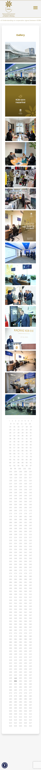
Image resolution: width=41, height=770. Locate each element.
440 (20, 672)
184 (15, 519)
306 (25, 591)
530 (20, 726)
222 (30, 540)
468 (10, 690)
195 (20, 525)
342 (30, 612)
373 (10, 633)
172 (30, 510)
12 (26, 424)
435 (20, 669)
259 (15, 564)
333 (10, 609)
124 (15, 483)
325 (20, 603)
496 (25, 705)
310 (20, 594)
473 (10, 693)
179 (15, 516)
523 (10, 723)
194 (15, 525)
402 (30, 648)
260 (20, 564)
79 (31, 457)
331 (25, 606)
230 (20, 546)
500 (20, 708)
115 (20, 478)
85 (31, 460)
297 (30, 585)
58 (18, 448)
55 (31, 445)
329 (15, 606)
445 (20, 675)
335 (20, 609)
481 (25, 696)
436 (25, 669)
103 (10, 472)
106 (25, 472)
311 (25, 594)
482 (30, 696)
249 (15, 558)
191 (25, 522)
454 (15, 681)
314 (15, 597)
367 (30, 627)
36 (27, 436)
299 (15, 588)
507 (30, 711)
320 (20, 600)
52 (18, 445)
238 (10, 552)
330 (20, 606)
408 (10, 654)
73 (31, 454)
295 (20, 585)
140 (20, 492)
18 (27, 427)
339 (15, 612)
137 (30, 489)
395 (20, 645)
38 (10, 439)
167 (30, 507)
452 (30, 678)
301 (25, 588)
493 (10, 705)
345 (20, 615)
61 (31, 448)
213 (10, 537)
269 (15, 570)
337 (30, 609)
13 (30, 424)
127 (30, 483)
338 (10, 612)
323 (10, 603)
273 (10, 573)
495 (20, 705)
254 (15, 561)
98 (11, 469)
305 (20, 591)
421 (25, 660)
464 (15, 687)
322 (30, 600)
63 (14, 451)
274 (15, 573)
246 (25, 555)
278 (10, 576)
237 (30, 549)
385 (20, 639)
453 (10, 681)
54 (27, 445)
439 (15, 672)
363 (10, 627)
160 (20, 504)
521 (25, 720)
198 (10, 528)
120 (20, 480)
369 (15, 630)
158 (10, 504)
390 (20, 642)
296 (25, 585)
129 (15, 486)
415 (20, 657)
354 (15, 621)
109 (15, 475)
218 (10, 540)
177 (30, 513)
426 (25, 663)
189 (15, 522)
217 (30, 537)
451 (25, 678)
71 (22, 454)
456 (25, 681)
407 (30, 651)
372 (30, 630)
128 (10, 486)
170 (20, 510)
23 (22, 430)
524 (15, 723)
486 (25, 699)
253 (10, 561)
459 (15, 684)
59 (22, 448)
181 (25, 516)
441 (25, 672)
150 (20, 498)
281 (25, 576)
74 (10, 457)
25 (31, 430)
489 (15, 702)
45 (14, 442)
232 (30, 546)
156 (25, 501)
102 (29, 469)
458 (10, 684)
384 (15, 639)
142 (30, 492)
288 (10, 582)
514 (15, 717)
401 (25, 648)
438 (10, 672)
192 (30, 522)
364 (15, 627)
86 (10, 463)
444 (15, 675)
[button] (4, 765)
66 (27, 451)
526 (25, 723)
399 (15, 648)
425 (20, 663)
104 (15, 472)
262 (30, 564)
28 (18, 433)
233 (10, 549)
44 (10, 442)
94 (18, 466)
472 (30, 690)
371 (25, 630)
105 (20, 472)
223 (10, 543)
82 (18, 460)
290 (20, 582)
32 (10, 436)
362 (30, 624)
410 (20, 654)
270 (20, 570)
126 (25, 483)
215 (20, 537)
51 (14, 445)
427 (30, 663)
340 (20, 612)
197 (30, 525)
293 (10, 585)
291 (25, 582)
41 (22, 439)
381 (25, 636)
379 (15, 636)
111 (25, 475)
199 (15, 528)
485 (20, 699)
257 (30, 561)
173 (10, 513)
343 (10, 615)
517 (30, 717)
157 (30, 501)
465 (20, 687)
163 (10, 507)
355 (20, 621)
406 (25, 651)
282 (30, 576)
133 (10, 489)
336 (25, 609)
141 (25, 492)
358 (10, 624)
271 (25, 570)
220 (20, 540)
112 (30, 475)
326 (25, 603)
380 (20, 636)
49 (31, 442)
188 (10, 522)
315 (20, 597)
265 (20, 567)
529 (15, 726)
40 (18, 439)
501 (25, 708)
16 (18, 427)
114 (15, 478)
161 (25, 504)
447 (30, 675)
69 (14, 454)
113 (10, 478)
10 (18, 424)
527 (30, 723)
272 (30, 570)
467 (30, 687)
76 (18, 457)
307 (30, 591)
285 (20, 579)
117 (30, 478)
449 (15, 678)
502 (30, 708)
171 (25, 510)
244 (15, 555)
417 (30, 657)
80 (10, 460)
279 (15, 576)
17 (22, 427)
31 (31, 433)
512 (30, 714)
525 (20, 723)
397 (30, 645)
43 (31, 439)
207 (30, 531)
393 (10, 645)
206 (25, 531)
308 (10, 594)
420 (20, 660)
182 (30, 516)
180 (20, 516)
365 (20, 627)
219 (15, 540)
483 (10, 699)
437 (30, 669)
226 (25, 543)
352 (30, 618)
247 (30, 555)
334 (15, 609)
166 (25, 507)
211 (25, 534)
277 (30, 573)
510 (20, 714)
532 (30, 726)
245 (20, 555)
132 (30, 486)
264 (15, 567)
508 (10, 714)
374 (15, 633)
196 (25, 525)
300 (20, 588)
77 (22, 457)
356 (25, 621)
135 (20, 489)
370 (20, 630)
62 (10, 451)
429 (15, 666)
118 (10, 480)
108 (10, 475)
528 (10, 726)
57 (14, 448)
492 (30, 702)
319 (15, 600)
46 (18, 442)
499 (15, 708)
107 (30, 472)
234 (15, 549)
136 (25, 489)
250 (20, 558)
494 (15, 705)
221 (25, 540)
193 (10, 525)
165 (20, 507)
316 (25, 597)
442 (30, 672)
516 (25, 717)
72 (27, 454)
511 (25, 714)
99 (15, 469)
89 (22, 463)
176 (25, 513)
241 (25, 552)
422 (30, 660)
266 (25, 567)
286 (25, 579)
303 (10, 591)
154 (15, 501)
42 (27, 439)
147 (30, 495)
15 (14, 427)
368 (10, 630)
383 (10, 639)
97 (31, 466)
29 (22, 433)
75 (14, 457)
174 (15, 513)
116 (25, 478)
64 (18, 451)
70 (18, 454)
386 (25, 639)
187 (30, 519)
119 (15, 480)
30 (27, 433)
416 (25, 657)
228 (10, 546)
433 (10, 669)
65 (22, 451)
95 (22, 466)
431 (25, 666)
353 (10, 621)
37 (31, 436)
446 (25, 675)
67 (31, 451)
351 (25, 618)
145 (20, 495)
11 (22, 424)
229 (15, 546)
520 (20, 720)
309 (15, 594)
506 (25, 711)
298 (10, 588)
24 (27, 430)
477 (30, 693)
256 (25, 561)
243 (10, 555)
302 (30, 588)
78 (27, 457)
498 (10, 708)
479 (15, 696)
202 (30, 528)
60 (27, 448)
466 (25, 687)
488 (10, 702)
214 (15, 537)
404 (15, 651)
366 (25, 627)
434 (15, 669)
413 (10, 657)
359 (15, 624)
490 (20, 702)
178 (10, 516)
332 (30, 606)
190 (20, 522)
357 (30, 621)
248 (10, 558)
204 (15, 531)
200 (20, 528)
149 (15, 498)
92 (10, 466)
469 (15, 690)
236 (25, 549)
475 (20, 693)
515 (20, 717)
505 (20, 711)
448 (10, 678)
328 (10, 606)
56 (10, 448)
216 (25, 537)
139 (15, 492)
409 (15, 654)
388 (10, 642)
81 (14, 460)
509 (15, 714)
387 (30, 639)
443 (10, 675)
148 (10, 498)
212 (30, 534)
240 (20, 552)
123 (10, 483)
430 (20, 666)
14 (10, 427)
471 (25, 690)
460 (20, 684)
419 (15, 660)
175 (20, 513)
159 (15, 504)
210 (20, 534)
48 (27, 442)
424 (15, 663)
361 (25, 624)
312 (30, 594)
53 (22, 445)
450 (20, 678)
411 (25, 654)
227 (30, 543)
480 (20, 696)
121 (25, 480)
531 (25, 726)
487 (30, 699)
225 (20, 543)
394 (15, 645)
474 (15, 693)
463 (10, 687)
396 (25, 645)
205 (20, 531)
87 (14, 463)
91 (31, 463)
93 (14, 466)
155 (20, 501)
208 (10, 534)
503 (10, 711)
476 (25, 693)
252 (30, 558)
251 (25, 558)
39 (14, 439)
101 (24, 469)
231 (25, 546)
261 (25, 564)
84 (27, 460)
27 (14, 433)
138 (10, 492)
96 (27, 466)
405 (20, 651)
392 (30, 642)
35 (22, 436)
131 (25, 486)
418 (10, 660)
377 (30, 633)
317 (30, 597)
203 (10, 531)
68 (10, 454)
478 (10, 696)
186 (25, 519)
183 (10, 519)
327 (30, 603)
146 (25, 495)
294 (15, 585)
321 (25, 600)
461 (25, 684)
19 (31, 427)
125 (20, 483)
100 (19, 469)
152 (30, 498)
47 (22, 442)
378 (10, 636)
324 (15, 603)
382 (30, 636)
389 (15, 642)
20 (10, 430)
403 (10, 651)
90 (27, 463)
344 (15, 615)
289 (15, 582)
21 (14, 430)
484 (15, 699)
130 (20, 486)
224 (15, 543)
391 (25, 642)
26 (10, 433)
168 (10, 510)
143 (10, 495)
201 (25, 528)
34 (18, 436)
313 (10, 597)
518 (10, 720)
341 (25, 612)
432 (30, 666)
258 (10, 564)
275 (20, 573)
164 (15, 507)
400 (20, 648)
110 (20, 475)
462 (30, 684)
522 (30, 720)
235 (20, 549)
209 (15, 534)
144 (15, 495)
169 (15, 510)
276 (25, 573)
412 (30, 654)
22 (18, 430)
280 (20, 576)
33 (14, 436)
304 (15, 591)
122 (30, 480)
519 (15, 720)
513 (10, 717)
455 (20, 681)
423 (10, 663)
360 (20, 624)
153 (10, 501)
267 (30, 567)
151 (25, 498)
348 (10, 618)
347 (30, 615)
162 (30, 504)
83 (22, 460)
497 (30, 705)
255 (20, 561)
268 (10, 570)
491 (25, 702)
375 (20, 633)
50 (10, 445)
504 (15, 711)
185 (20, 519)
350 (20, 618)
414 (15, 657)
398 (10, 648)
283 (10, 579)
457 (30, 681)
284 (15, 579)
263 (10, 567)
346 (25, 615)
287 (30, 579)
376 (25, 633)
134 (15, 489)
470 (20, 690)
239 (15, 552)
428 (10, 666)
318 (10, 600)
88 (18, 463)
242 (30, 552)
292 (30, 582)
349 (15, 618)
